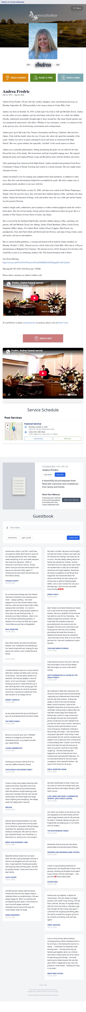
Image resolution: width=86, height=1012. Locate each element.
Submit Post (73, 538)
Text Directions (38, 439)
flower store (63, 322)
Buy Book (60, 474)
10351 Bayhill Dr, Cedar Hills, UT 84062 (43, 434)
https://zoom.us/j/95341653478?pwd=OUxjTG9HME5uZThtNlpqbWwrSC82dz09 (36, 262)
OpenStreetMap (45, 995)
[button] (13, 429)
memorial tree (29, 322)
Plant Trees (67, 439)
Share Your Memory (71, 500)
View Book (48, 474)
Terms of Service (49, 991)
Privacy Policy (36, 991)
